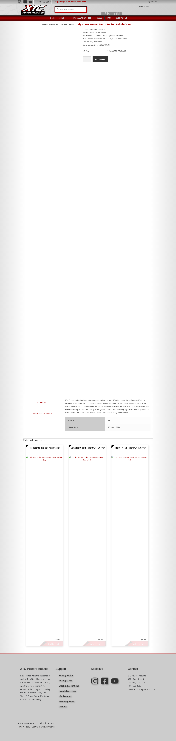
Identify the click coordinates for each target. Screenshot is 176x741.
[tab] (42, 408)
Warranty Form (66, 701)
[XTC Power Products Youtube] (30, 2)
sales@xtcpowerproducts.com (141, 689)
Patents (63, 707)
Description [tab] (42, 402)
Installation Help (82, 18)
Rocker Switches (50, 24)
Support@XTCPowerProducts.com (70, 2)
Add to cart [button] (53, 644)
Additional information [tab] (42, 413)
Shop (62, 18)
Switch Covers (67, 24)
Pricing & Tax (65, 680)
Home (51, 18)
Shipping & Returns (69, 686)
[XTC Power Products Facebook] (25, 2)
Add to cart (100, 59)
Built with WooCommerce (43, 726)
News (99, 18)
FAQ (109, 18)
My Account (152, 2)
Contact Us (121, 18)
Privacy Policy (66, 675)
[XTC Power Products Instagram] (20, 2)
